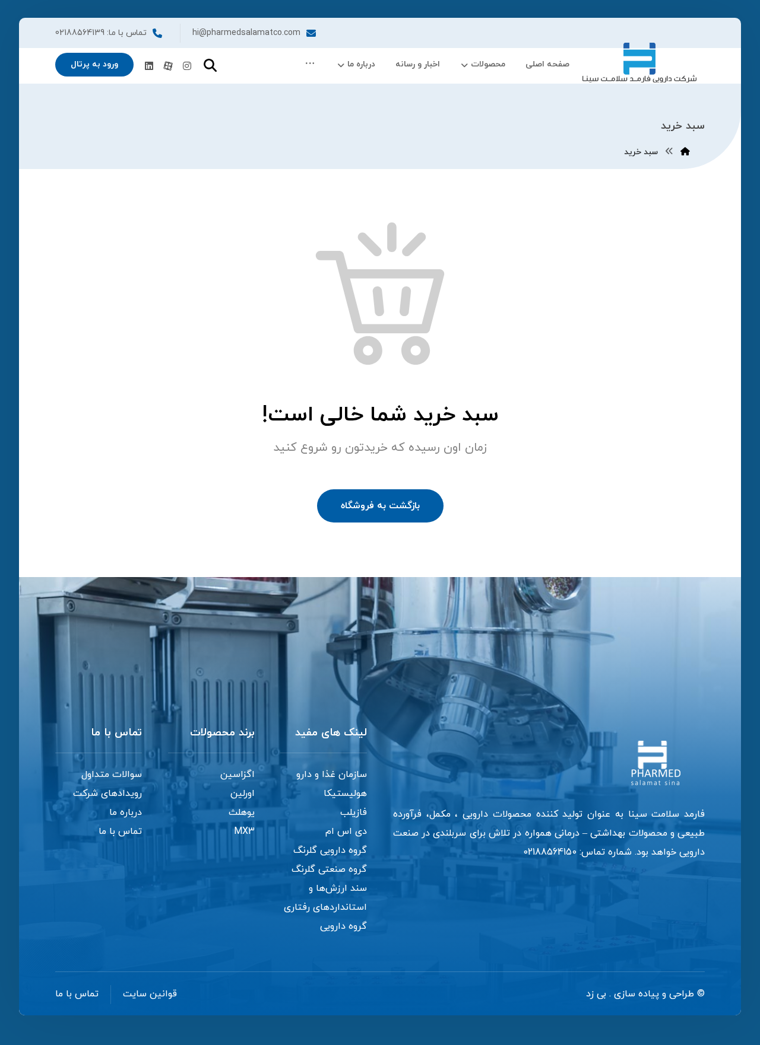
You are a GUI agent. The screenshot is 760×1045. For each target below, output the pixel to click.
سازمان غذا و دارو (331, 774)
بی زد (596, 994)
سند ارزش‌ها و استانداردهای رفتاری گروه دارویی (325, 907)
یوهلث (242, 812)
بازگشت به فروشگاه (380, 505)
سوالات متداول (111, 774)
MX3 (244, 831)
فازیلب (353, 812)
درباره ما (125, 812)
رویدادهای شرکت (107, 793)
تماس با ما (120, 831)
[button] (310, 64)
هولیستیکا (345, 793)
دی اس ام (346, 831)
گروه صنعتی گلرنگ (329, 869)
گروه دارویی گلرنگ (330, 850)
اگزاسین (237, 774)
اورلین (242, 793)
